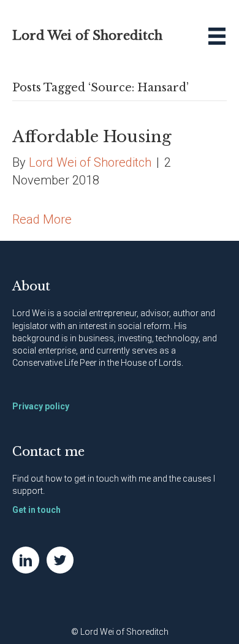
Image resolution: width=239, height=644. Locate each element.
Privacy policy (40, 406)
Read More (42, 219)
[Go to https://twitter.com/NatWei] (60, 560)
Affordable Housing (92, 136)
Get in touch (36, 510)
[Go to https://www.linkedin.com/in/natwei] (25, 560)
